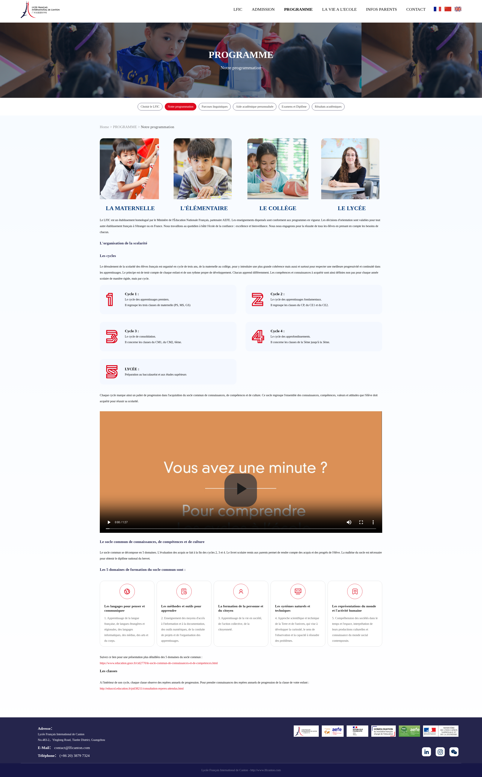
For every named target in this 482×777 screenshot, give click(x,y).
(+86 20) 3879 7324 (74, 755)
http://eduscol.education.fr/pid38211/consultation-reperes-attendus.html (142, 688)
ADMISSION (263, 9)
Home (104, 127)
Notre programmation (157, 127)
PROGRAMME (298, 9)
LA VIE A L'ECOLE (339, 9)
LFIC (237, 9)
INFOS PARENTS (381, 9)
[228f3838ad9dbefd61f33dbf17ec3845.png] (40, 9)
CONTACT (416, 9)
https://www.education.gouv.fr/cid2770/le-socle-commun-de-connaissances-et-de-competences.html (159, 663)
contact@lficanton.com (72, 748)
